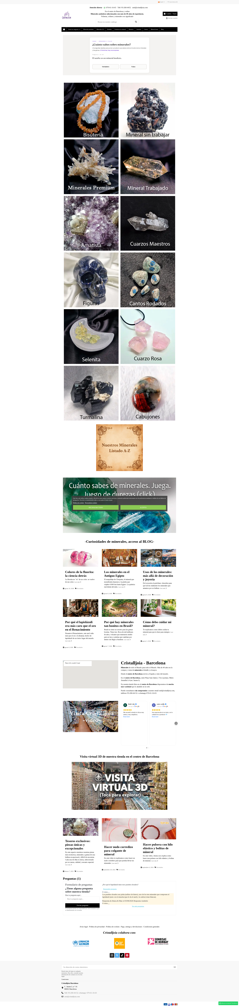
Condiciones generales (151, 927)
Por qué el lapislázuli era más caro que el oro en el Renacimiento (80, 625)
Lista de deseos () (173, 2)
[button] (74, 29)
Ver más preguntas (138, 906)
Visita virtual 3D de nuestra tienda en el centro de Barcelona (119, 756)
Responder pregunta (110, 889)
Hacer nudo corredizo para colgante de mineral (118, 850)
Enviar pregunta (82, 905)
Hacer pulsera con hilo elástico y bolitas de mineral (158, 848)
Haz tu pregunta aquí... (73, 895)
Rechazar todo (96, 507)
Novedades (80, 588)
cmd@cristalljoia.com (72, 997)
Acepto (143, 507)
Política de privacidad (97, 927)
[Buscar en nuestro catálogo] (136, 22)
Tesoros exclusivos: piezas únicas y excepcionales (77, 844)
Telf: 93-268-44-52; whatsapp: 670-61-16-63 (80, 993)
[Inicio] (64, 29)
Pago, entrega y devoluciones (131, 927)
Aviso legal (84, 927)
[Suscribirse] (174, 967)
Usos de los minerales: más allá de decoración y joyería (158, 575)
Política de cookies (112, 927)
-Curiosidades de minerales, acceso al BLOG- (119, 541)
